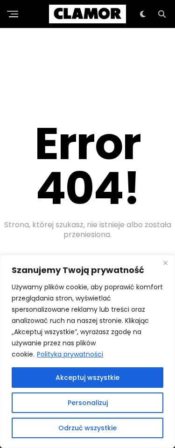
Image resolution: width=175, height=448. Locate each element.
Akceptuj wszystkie (87, 377)
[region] (87, 351)
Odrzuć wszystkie (87, 428)
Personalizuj (88, 402)
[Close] (165, 262)
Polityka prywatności (70, 354)
